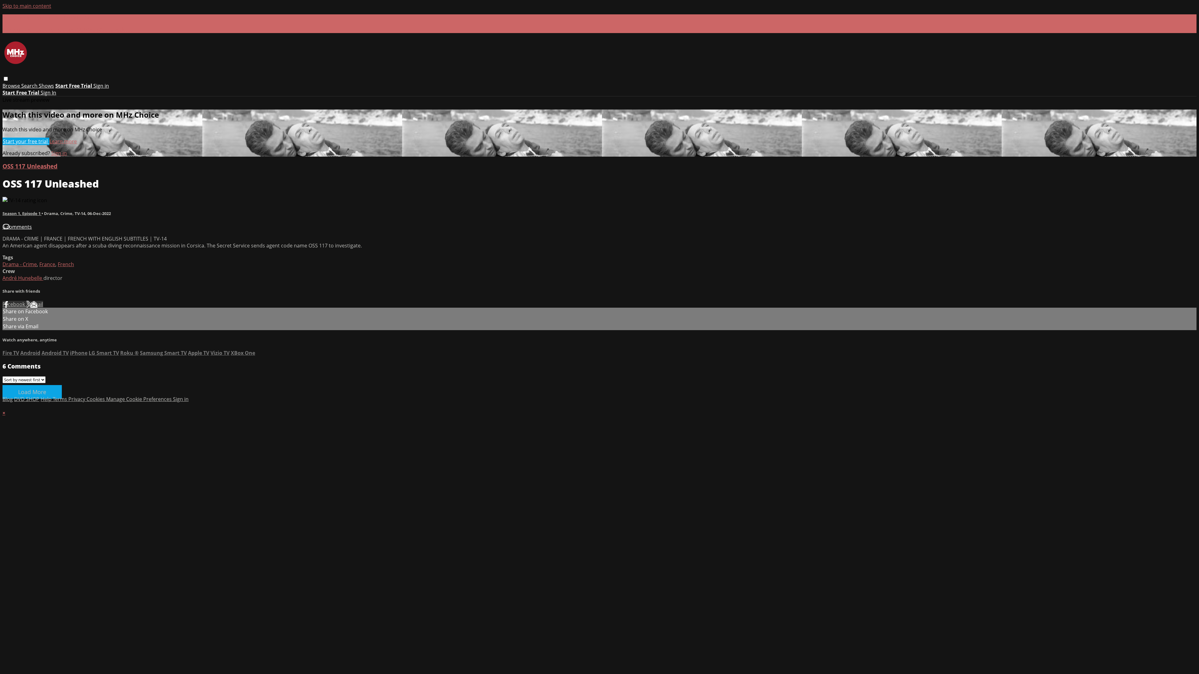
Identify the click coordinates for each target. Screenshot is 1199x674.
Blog (7, 399)
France (47, 264)
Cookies (96, 399)
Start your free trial (26, 141)
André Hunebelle (22, 278)
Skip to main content (26, 5)
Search (30, 85)
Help (47, 399)
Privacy (77, 399)
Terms (60, 399)
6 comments (17, 226)
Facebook (14, 304)
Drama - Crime (19, 264)
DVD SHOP (26, 399)
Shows (46, 85)
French (66, 264)
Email (36, 304)
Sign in (101, 85)
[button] (6, 79)
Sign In (48, 92)
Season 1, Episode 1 (22, 213)
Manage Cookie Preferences (139, 399)
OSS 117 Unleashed (29, 166)
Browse (11, 85)
